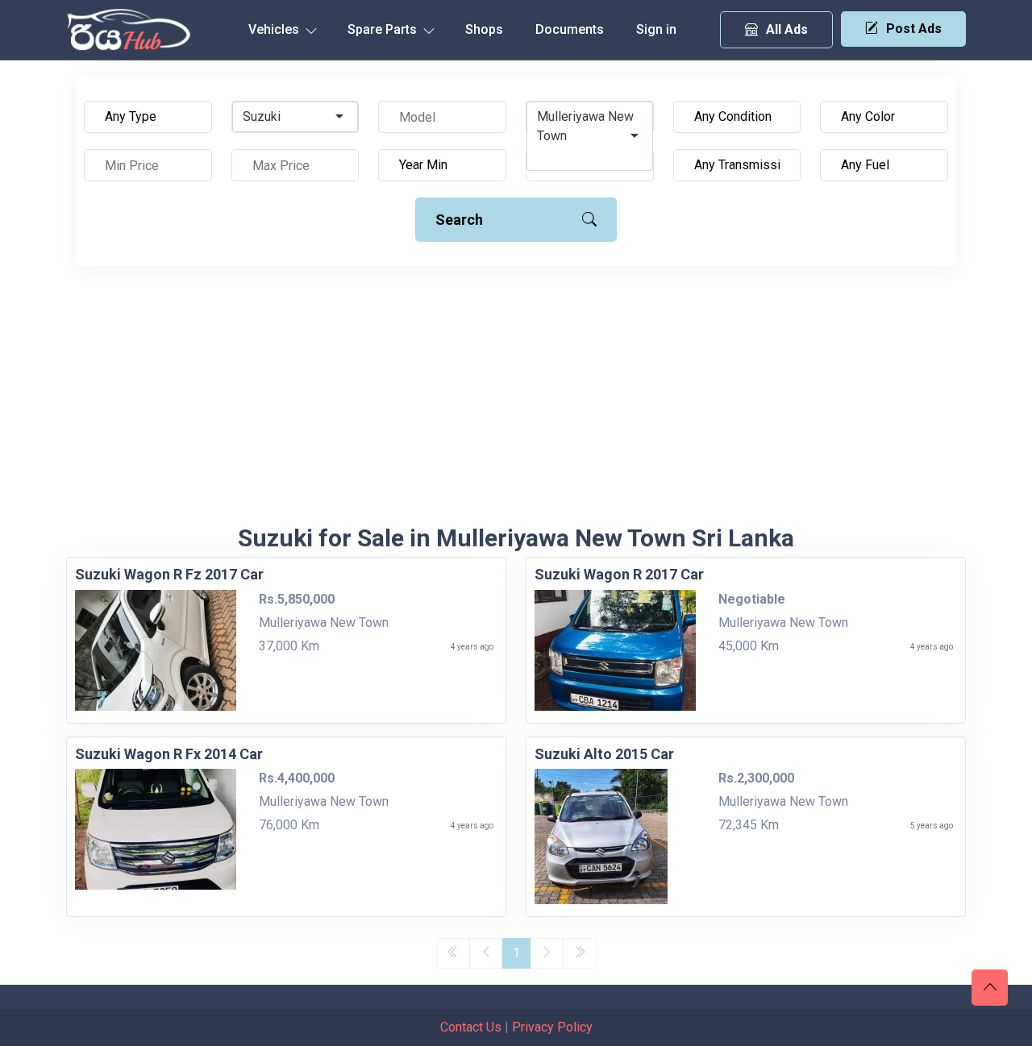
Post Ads (914, 28)
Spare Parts (383, 29)
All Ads (787, 29)
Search (459, 219)
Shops (484, 29)
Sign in (656, 29)
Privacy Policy (552, 1027)
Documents (569, 29)
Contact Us (470, 1027)
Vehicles (275, 29)
